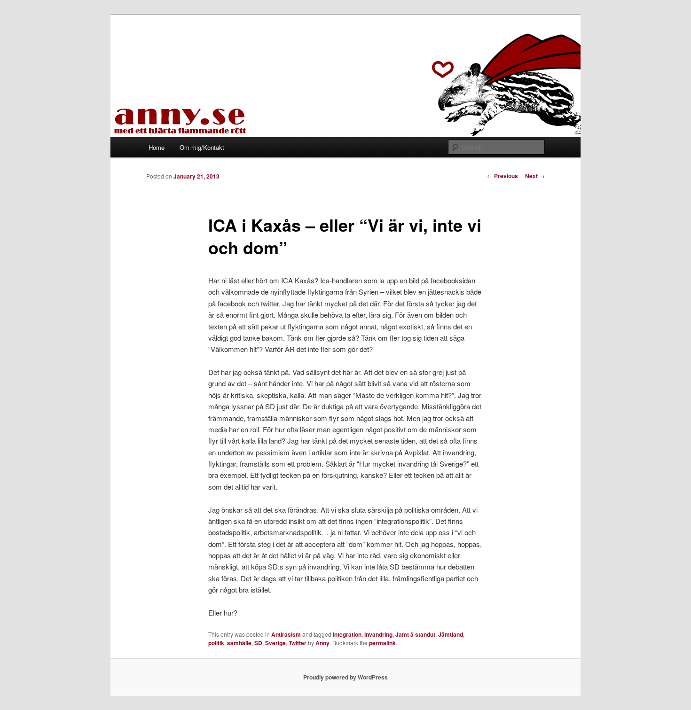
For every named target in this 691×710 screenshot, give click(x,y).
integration (347, 634)
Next (535, 176)
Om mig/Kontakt (202, 147)
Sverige (275, 643)
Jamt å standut (415, 634)
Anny (322, 643)
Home (157, 147)
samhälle (239, 643)
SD (258, 643)
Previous (502, 176)
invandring (378, 634)
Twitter (297, 643)
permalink (382, 643)
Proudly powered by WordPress (345, 677)
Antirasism (286, 634)
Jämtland (450, 634)
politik (216, 643)
